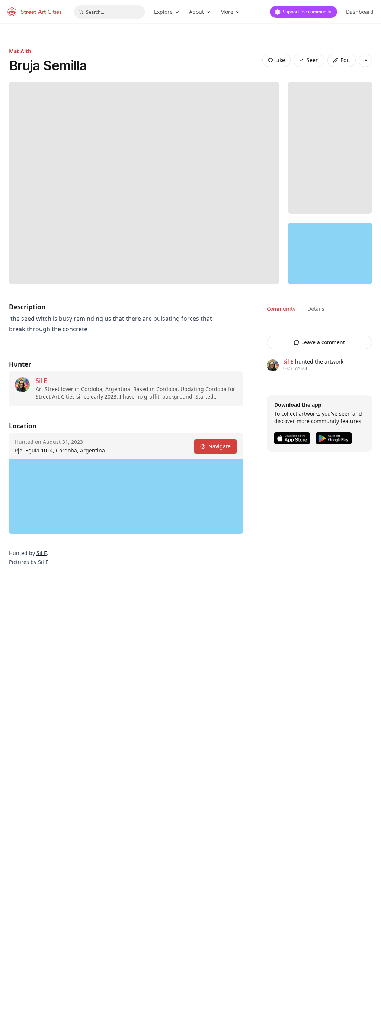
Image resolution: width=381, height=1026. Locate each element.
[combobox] (109, 12)
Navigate (219, 446)
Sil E (41, 381)
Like (280, 60)
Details (315, 308)
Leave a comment (323, 342)
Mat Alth (20, 51)
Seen (313, 60)
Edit (345, 60)
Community (281, 308)
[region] (330, 253)
